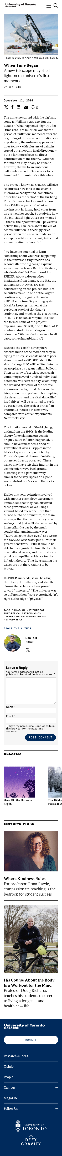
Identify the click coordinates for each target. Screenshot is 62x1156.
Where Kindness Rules (24, 878)
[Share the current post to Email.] (26, 107)
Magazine (11, 1098)
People (8, 1077)
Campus (9, 1088)
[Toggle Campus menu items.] (56, 1087)
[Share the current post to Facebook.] (12, 107)
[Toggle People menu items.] (56, 1077)
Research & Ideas (16, 1056)
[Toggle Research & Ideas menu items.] (56, 1056)
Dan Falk (14, 86)
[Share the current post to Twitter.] (6, 107)
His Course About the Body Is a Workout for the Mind (29, 983)
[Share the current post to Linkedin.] (18, 107)
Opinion (10, 1067)
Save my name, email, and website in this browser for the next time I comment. (30, 728)
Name (10, 706)
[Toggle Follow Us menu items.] (56, 1108)
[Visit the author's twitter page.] (27, 649)
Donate (31, 1040)
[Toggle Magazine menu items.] (56, 1098)
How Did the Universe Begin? (18, 802)
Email (10, 716)
